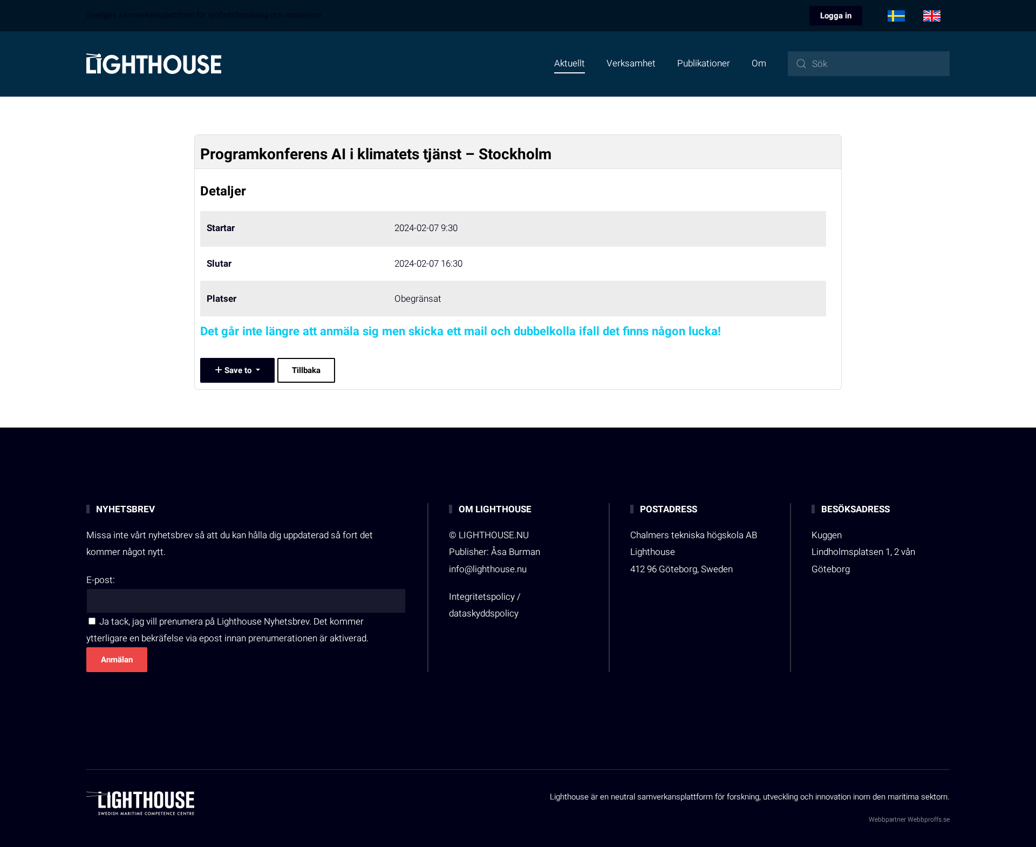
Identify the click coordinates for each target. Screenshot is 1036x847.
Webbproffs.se (929, 819)
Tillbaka (306, 370)
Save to (238, 370)
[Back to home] (153, 63)
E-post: (100, 580)
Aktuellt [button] (569, 63)
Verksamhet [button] (631, 63)
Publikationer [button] (703, 63)
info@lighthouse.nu (488, 569)
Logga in (835, 16)
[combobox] (869, 63)
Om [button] (759, 63)
